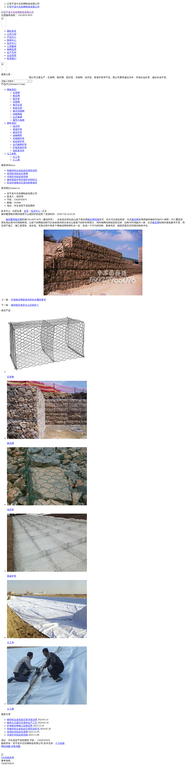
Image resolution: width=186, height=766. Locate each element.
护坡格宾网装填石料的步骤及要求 (28, 299)
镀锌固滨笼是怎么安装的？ (25, 305)
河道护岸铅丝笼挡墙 (17, 176)
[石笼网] (47, 372)
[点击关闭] (1, 752)
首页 (26, 211)
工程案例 (11, 46)
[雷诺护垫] (47, 571)
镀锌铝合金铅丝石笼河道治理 (22, 719)
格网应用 (11, 49)
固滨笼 (16, 98)
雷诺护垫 (17, 129)
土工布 (16, 156)
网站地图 (6, 746)
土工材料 (11, 153)
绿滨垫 (16, 126)
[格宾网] (47, 438)
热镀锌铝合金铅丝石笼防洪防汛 (23, 728)
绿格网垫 (17, 135)
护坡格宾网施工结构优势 (20, 725)
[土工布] (47, 637)
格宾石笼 (17, 105)
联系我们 (11, 58)
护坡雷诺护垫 (20, 147)
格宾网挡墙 (93, 219)
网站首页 (11, 31)
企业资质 (11, 55)
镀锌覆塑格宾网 (14, 219)
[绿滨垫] (47, 504)
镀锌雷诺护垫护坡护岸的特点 (22, 179)
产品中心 (11, 37)
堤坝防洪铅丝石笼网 (17, 173)
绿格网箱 (17, 114)
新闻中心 (11, 40)
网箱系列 (11, 89)
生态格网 (17, 117)
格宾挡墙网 (18, 111)
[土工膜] (47, 704)
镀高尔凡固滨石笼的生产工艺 (22, 722)
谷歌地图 (15, 746)
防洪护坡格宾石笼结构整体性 (22, 182)
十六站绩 (60, 743)
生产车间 (11, 52)
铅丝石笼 (17, 108)
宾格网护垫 (18, 138)
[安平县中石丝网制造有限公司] (23, 7)
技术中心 (11, 43)
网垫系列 (11, 123)
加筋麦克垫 (18, 150)
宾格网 (16, 102)
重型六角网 (18, 120)
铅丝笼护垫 (18, 141)
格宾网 (16, 95)
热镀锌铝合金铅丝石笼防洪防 (22, 170)
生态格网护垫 (20, 144)
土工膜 (16, 160)
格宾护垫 (17, 132)
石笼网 (16, 92)
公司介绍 (11, 34)
